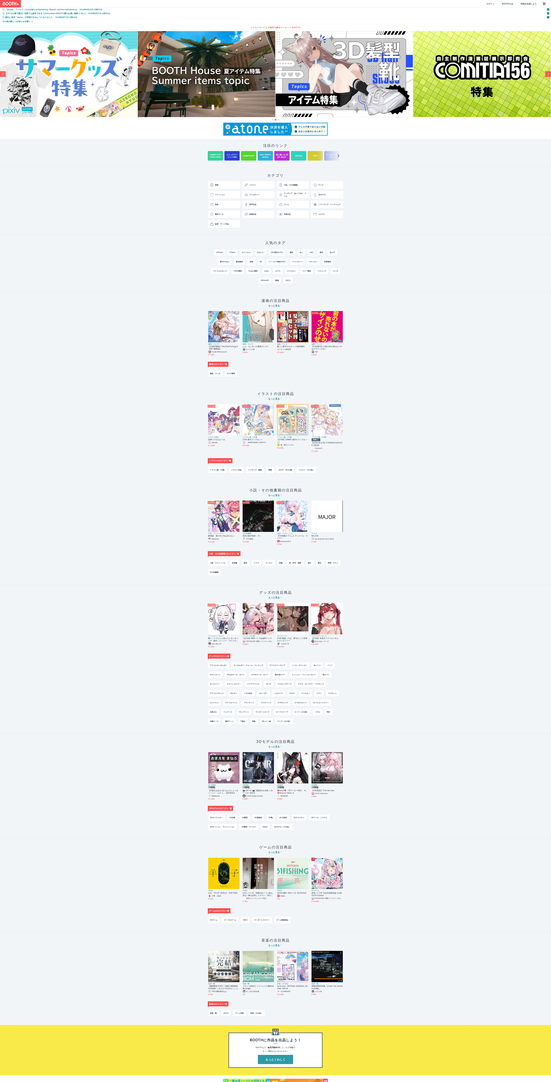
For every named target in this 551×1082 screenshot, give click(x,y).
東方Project (224, 262)
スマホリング (283, 702)
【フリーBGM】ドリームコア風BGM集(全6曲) (258, 987)
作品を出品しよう (515, 4)
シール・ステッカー (299, 665)
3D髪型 (280, 785)
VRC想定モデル (277, 252)
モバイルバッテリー (321, 702)
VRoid (264, 827)
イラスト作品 (213, 437)
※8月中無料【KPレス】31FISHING (291, 893)
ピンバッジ (214, 702)
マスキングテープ (284, 684)
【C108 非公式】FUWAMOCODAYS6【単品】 (327, 443)
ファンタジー (297, 262)
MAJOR (315, 536)
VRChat (219, 252)
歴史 (319, 563)
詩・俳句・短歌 (295, 563)
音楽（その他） (283, 984)
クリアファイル (253, 684)
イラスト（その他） (306, 470)
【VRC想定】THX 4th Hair (323, 790)
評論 (281, 563)
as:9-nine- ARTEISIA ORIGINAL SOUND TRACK (292, 987)
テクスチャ (291, 271)
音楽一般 (211, 984)
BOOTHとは (493, 4)
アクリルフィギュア (216, 636)
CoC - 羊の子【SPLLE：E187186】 (223, 893)
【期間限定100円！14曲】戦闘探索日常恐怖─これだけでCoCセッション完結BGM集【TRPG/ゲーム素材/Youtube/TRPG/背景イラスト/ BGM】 (223, 987)
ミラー (319, 693)
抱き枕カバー (280, 675)
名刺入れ (213, 712)
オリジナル (246, 252)
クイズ (314, 533)
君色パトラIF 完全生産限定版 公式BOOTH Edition (327, 894)
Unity (266, 271)
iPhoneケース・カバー (236, 675)
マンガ (335, 271)
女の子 (332, 252)
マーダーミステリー (262, 920)
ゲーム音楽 (239, 1013)
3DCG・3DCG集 (285, 470)
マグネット (332, 693)
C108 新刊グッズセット (253, 439)
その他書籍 (247, 533)
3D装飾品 (258, 817)
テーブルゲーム (230, 920)
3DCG (287, 280)
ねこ (301, 252)
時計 (328, 712)
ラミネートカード (262, 712)
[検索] (84, 4)
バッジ (329, 665)
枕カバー (326, 675)
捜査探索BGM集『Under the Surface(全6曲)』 (327, 987)
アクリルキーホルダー (218, 665)
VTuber (232, 252)
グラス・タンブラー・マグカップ (311, 684)
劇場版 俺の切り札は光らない (221, 536)
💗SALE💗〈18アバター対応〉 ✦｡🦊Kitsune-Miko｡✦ (292, 791)
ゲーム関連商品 (282, 920)
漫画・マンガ (213, 344)
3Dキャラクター (216, 817)
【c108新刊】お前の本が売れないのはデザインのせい (327, 347)
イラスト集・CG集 (250, 437)
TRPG (210, 890)
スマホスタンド (301, 702)
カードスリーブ (282, 712)
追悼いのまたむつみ (216, 439)
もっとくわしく (275, 1059)
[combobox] (54, 3)
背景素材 (327, 262)
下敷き (243, 721)
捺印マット (229, 721)
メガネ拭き (248, 693)
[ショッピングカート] (530, 3)
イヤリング (322, 271)
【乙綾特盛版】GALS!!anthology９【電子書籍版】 (223, 347)
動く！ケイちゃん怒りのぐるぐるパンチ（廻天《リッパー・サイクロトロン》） (223, 639)
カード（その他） (301, 712)
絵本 (245, 563)
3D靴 (270, 817)
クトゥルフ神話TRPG (277, 262)
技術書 (234, 563)
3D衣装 (246, 785)
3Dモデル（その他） (282, 827)
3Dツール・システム (319, 817)
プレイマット (244, 712)
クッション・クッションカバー (304, 675)
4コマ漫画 (231, 373)
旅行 (309, 563)
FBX (311, 252)
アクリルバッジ (231, 702)
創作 (321, 252)
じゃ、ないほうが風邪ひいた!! (255, 346)
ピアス (278, 271)
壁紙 (270, 470)
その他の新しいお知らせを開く (16, 21)
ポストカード (215, 675)
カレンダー (263, 693)
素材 (291, 252)
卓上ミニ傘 (266, 721)
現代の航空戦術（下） (252, 536)
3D (261, 262)
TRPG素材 (238, 271)
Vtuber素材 (253, 271)
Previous (3, 74)
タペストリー (282, 636)
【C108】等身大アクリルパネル (325, 638)
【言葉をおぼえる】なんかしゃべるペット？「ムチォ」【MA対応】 (223, 791)
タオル (292, 693)
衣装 (251, 262)
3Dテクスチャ (298, 817)
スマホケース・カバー (259, 675)
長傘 (254, 721)
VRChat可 (265, 280)
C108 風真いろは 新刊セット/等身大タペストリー (292, 639)
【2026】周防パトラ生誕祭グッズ (257, 638)
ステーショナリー (234, 684)
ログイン (477, 4)
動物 (277, 280)
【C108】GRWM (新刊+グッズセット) (292, 440)
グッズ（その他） (249, 636)
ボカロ (226, 1013)
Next (548, 74)
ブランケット (249, 702)
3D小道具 (212, 785)
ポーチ (268, 684)
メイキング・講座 (255, 470)
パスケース (278, 693)
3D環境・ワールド (248, 827)
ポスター (233, 693)
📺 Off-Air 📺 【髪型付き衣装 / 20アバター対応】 (258, 791)
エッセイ (269, 563)
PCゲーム (315, 890)
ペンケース (227, 712)
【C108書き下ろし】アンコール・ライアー (292, 537)
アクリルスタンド (220, 271)
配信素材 (239, 262)
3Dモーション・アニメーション (222, 827)
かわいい (260, 252)
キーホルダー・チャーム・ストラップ (248, 665)
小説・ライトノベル (216, 533)
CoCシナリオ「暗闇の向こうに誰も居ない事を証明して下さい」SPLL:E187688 (258, 894)
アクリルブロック (217, 693)
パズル (317, 712)
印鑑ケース (214, 721)
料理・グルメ (333, 563)
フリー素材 (306, 271)
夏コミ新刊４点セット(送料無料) (292, 346)
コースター (305, 693)
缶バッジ (317, 665)
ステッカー (313, 262)
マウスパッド (266, 702)
